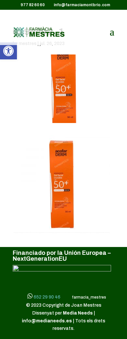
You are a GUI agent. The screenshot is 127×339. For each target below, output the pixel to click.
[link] (8, 50)
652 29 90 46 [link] (47, 297)
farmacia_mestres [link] (88, 297)
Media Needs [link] (78, 313)
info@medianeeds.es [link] (47, 320)
